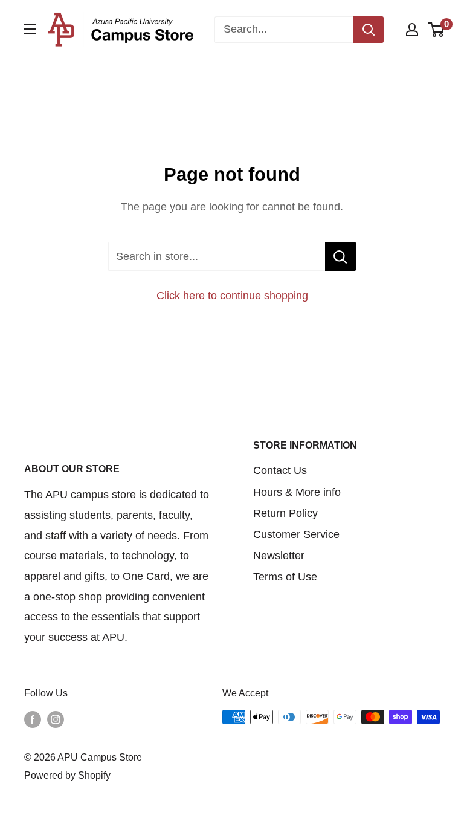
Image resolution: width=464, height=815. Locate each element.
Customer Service (296, 534)
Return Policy (285, 513)
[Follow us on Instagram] (55, 719)
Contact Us (280, 470)
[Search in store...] (340, 256)
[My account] (412, 29)
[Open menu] (30, 29)
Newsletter (278, 556)
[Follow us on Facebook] (32, 719)
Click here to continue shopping (232, 296)
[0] (436, 29)
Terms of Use (285, 577)
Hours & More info (297, 492)
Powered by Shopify (67, 775)
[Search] (368, 29)
